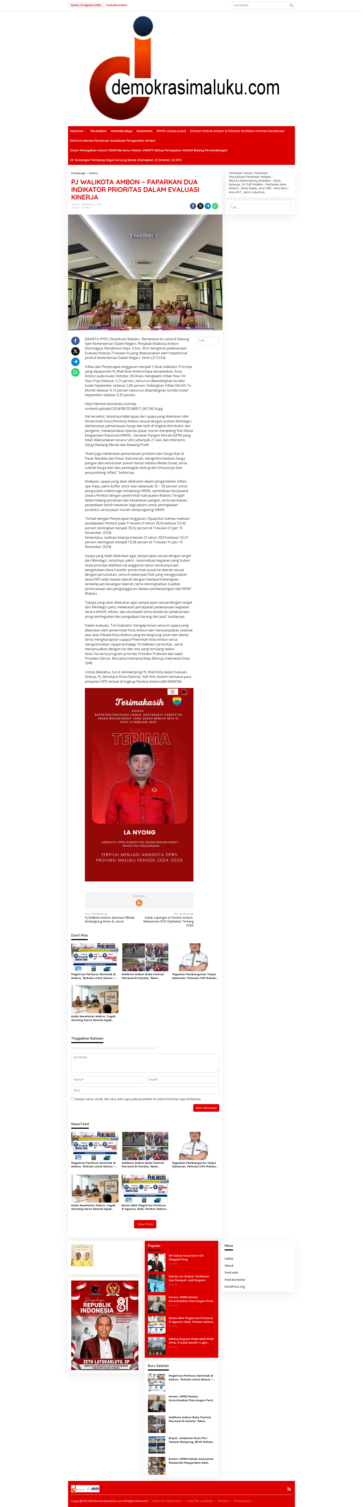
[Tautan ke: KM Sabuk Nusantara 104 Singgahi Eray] (157, 1262)
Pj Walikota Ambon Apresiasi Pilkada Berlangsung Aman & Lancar (109, 917)
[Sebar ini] (193, 206)
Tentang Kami (242, 1501)
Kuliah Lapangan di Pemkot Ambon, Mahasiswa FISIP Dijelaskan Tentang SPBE (168, 919)
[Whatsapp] (215, 206)
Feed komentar (235, 1280)
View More (145, 1224)
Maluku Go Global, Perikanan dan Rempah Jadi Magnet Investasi (189, 1278)
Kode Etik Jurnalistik (200, 1501)
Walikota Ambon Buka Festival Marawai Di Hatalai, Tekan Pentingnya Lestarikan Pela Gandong (143, 976)
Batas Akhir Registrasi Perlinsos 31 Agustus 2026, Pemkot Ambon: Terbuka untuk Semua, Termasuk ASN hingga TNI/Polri (144, 1207)
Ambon (75, 207)
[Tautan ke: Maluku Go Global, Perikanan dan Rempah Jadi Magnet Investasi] (157, 1283)
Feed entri (231, 1272)
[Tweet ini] (200, 206)
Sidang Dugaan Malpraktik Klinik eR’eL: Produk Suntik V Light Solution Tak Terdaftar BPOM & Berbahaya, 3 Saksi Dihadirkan (191, 1340)
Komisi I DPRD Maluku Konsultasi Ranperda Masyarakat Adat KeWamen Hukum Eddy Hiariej (191, 1461)
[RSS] (139, 903)
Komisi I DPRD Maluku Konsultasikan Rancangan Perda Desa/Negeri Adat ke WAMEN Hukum (191, 1299)
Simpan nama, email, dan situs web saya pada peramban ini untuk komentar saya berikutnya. (138, 1099)
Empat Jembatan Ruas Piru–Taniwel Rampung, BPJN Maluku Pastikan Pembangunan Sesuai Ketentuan (191, 1440)
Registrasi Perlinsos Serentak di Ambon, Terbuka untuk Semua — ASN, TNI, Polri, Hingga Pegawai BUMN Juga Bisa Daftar (93, 976)
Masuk (229, 1266)
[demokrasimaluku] (181, 68)
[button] (291, 5)
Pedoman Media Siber (167, 1501)
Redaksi (223, 1501)
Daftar (229, 1259)
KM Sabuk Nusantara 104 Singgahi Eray (186, 1257)
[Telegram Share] (208, 206)
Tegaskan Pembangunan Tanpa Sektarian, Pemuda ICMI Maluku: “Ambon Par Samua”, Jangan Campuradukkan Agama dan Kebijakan (194, 976)
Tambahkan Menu (116, 5)
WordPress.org (235, 1287)
